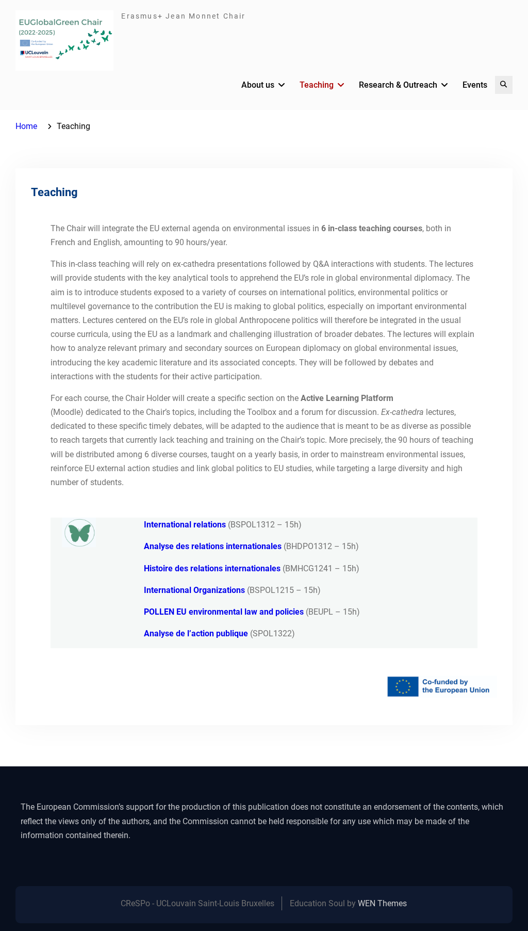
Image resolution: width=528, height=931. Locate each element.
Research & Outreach (398, 85)
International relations (186, 524)
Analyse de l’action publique (196, 633)
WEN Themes (382, 903)
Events (475, 85)
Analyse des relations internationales (213, 546)
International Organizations (194, 590)
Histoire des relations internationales (212, 568)
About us (257, 85)
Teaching (317, 85)
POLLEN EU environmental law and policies (224, 612)
